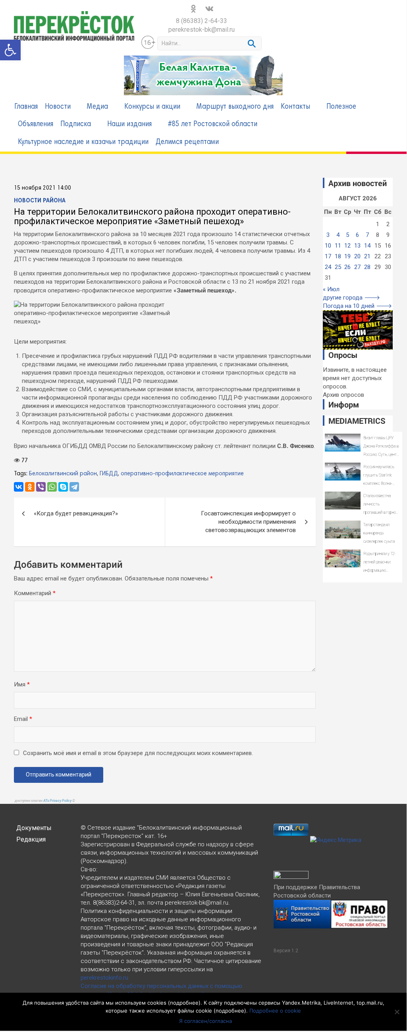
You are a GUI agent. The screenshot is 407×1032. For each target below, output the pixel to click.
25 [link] (338, 267)
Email (23, 719)
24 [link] (328, 267)
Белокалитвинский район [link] (63, 474)
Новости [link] (58, 107)
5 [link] (347, 234)
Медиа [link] (97, 107)
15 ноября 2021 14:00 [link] (42, 188)
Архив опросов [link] (343, 394)
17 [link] (328, 256)
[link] (10, 50)
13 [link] (357, 245)
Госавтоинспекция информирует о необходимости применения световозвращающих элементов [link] (248, 522)
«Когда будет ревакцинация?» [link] (76, 513)
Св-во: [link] (89, 869)
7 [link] (367, 234)
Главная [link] (26, 107)
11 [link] (338, 245)
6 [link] (357, 234)
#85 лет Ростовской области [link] (212, 124)
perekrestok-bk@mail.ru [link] (201, 29)
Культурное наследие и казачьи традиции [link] (83, 142)
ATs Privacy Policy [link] (57, 801)
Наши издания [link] (129, 124)
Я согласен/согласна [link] (205, 1021)
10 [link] (328, 245)
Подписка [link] (75, 124)
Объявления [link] (35, 124)
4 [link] (337, 234)
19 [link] (347, 256)
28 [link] (367, 267)
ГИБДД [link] (109, 474)
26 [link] (347, 267)
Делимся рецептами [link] (187, 142)
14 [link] (367, 245)
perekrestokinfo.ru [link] (104, 977)
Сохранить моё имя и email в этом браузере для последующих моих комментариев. (138, 753)
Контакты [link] (295, 107)
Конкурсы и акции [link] (152, 107)
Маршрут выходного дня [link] (235, 107)
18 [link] (338, 256)
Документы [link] (34, 828)
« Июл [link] (331, 289)
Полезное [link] (341, 107)
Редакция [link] (31, 839)
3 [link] (328, 234)
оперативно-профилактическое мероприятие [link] (182, 474)
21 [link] (367, 256)
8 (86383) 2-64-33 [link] (201, 21)
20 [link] (357, 256)
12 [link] (347, 245)
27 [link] (357, 267)
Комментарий (35, 593)
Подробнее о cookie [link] (275, 1010)
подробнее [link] (184, 1002)
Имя (22, 684)
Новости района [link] (40, 201)
